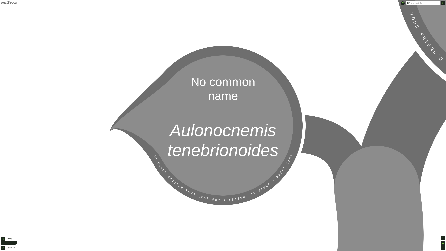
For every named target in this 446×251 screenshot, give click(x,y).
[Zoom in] (443, 243)
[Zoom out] (443, 248)
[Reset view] (443, 238)
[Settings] (443, 3)
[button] (3, 242)
